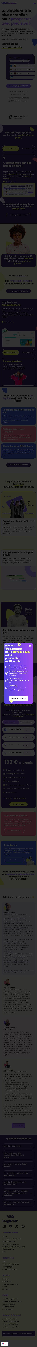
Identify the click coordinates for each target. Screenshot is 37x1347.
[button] (29, 646)
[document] (18, 673)
